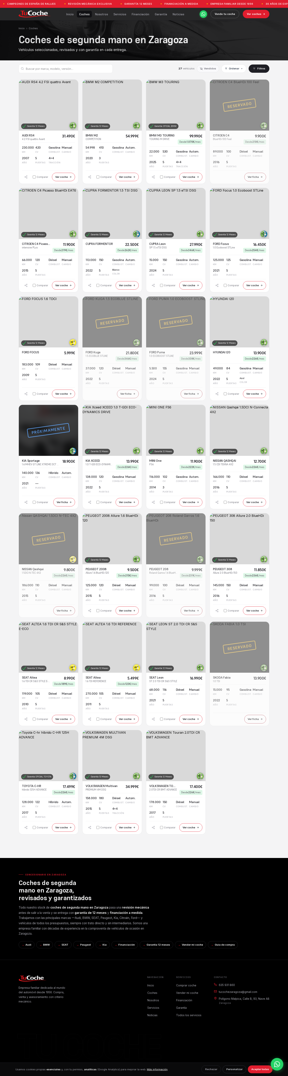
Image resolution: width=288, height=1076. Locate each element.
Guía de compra (225, 944)
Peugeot (85, 944)
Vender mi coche (192, 944)
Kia (104, 944)
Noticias (178, 14)
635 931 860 (227, 985)
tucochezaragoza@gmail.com (238, 991)
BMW (46, 944)
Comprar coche (186, 985)
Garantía (161, 14)
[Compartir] (26, 177)
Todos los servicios (188, 1015)
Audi (28, 944)
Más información (157, 1069)
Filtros (261, 68)
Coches (84, 14)
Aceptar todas (260, 1069)
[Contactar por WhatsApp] (203, 14)
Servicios (119, 14)
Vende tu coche (225, 14)
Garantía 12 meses (158, 944)
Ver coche (61, 176)
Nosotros (101, 14)
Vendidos (210, 68)
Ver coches (254, 14)
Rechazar (211, 1069)
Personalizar (234, 1069)
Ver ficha (253, 176)
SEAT (65, 944)
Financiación (140, 14)
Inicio (70, 14)
